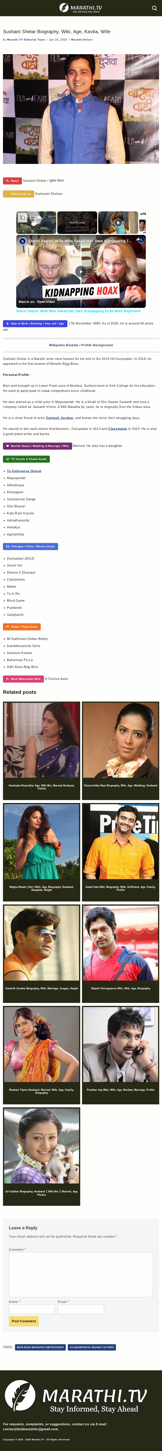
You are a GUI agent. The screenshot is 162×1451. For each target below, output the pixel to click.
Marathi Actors (82, 39)
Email (63, 1301)
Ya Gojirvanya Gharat (24, 471)
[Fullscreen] (54, 231)
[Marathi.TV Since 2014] (81, 8)
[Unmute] (23, 231)
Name (14, 1301)
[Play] (18, 231)
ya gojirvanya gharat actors (92, 1347)
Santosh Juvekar (59, 418)
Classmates (117, 428)
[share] (137, 239)
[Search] (154, 8)
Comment (17, 1249)
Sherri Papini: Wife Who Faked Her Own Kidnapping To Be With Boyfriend (80, 240)
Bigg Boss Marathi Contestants (40, 1347)
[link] (22, 241)
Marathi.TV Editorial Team (26, 39)
